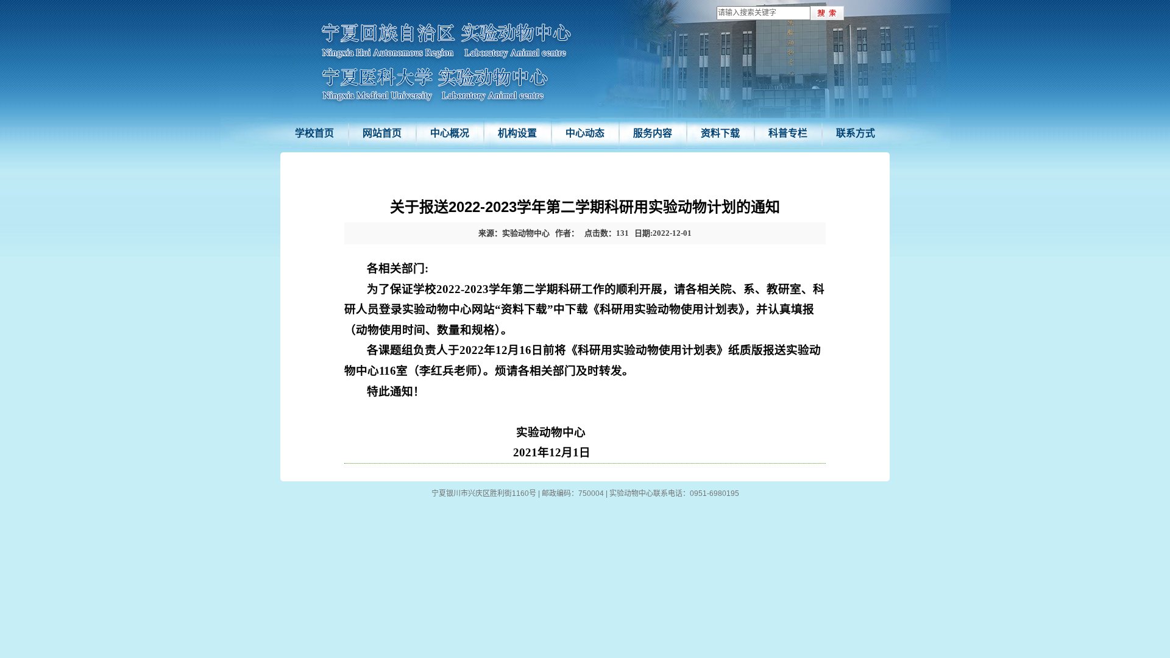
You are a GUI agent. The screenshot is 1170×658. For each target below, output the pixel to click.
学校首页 (314, 133)
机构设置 (517, 133)
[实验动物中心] (446, 61)
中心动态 (585, 133)
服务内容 (652, 133)
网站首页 (382, 133)
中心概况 (449, 133)
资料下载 (720, 133)
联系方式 (855, 133)
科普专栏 (787, 133)
